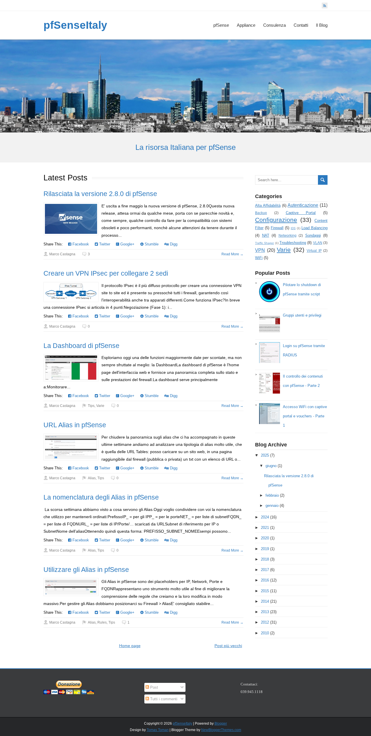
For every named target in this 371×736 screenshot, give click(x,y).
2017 (265, 570)
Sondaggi (313, 235)
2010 (265, 633)
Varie (100, 406)
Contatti (301, 25)
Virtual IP (314, 250)
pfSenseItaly (75, 25)
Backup (261, 213)
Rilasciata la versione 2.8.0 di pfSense (100, 194)
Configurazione (276, 219)
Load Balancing (314, 228)
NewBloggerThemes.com (221, 730)
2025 (265, 455)
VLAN (317, 243)
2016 (265, 580)
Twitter (104, 244)
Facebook (80, 244)
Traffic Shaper (264, 243)
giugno (271, 466)
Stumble (151, 244)
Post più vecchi (228, 645)
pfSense (221, 25)
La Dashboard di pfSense (81, 345)
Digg (173, 244)
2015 (265, 591)
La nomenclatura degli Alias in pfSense (101, 497)
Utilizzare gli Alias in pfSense (86, 569)
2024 (265, 517)
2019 (265, 549)
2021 (265, 527)
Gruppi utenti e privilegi (302, 315)
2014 (265, 601)
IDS (293, 228)
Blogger (220, 723)
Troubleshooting (292, 242)
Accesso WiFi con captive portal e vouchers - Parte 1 (305, 416)
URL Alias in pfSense (74, 425)
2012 (265, 622)
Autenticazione (303, 205)
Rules (102, 622)
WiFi (259, 258)
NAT (265, 235)
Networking (288, 235)
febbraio (272, 495)
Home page (130, 645)
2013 (265, 612)
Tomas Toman (158, 730)
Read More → (232, 254)
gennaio (272, 505)
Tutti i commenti (163, 699)
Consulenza (274, 25)
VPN (260, 250)
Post (153, 687)
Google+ (126, 244)
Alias (92, 478)
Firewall (277, 228)
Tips (91, 406)
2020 (265, 538)
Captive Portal (301, 213)
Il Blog (322, 25)
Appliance (246, 25)
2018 (265, 559)
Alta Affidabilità (268, 205)
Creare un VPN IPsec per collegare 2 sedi (105, 273)
